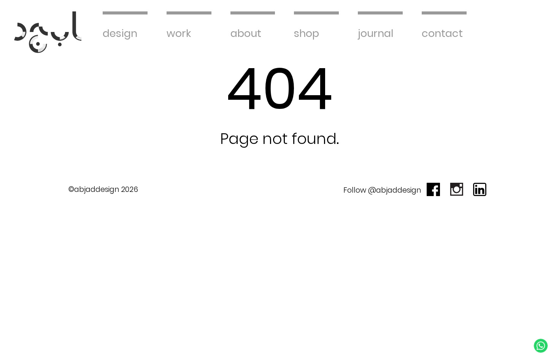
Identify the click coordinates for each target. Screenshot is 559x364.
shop (306, 33)
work (179, 33)
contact (442, 33)
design (120, 33)
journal (375, 33)
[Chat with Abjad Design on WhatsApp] (540, 345)
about (245, 33)
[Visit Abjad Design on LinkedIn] (479, 189)
